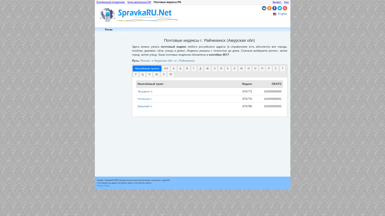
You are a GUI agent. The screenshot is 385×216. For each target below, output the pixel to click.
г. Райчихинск (186, 60)
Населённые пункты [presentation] (147, 68)
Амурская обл (163, 60)
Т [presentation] (282, 68)
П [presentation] (262, 68)
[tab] (147, 68)
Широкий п (145, 106)
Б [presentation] (180, 68)
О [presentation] (255, 68)
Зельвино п (145, 91)
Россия (108, 29)
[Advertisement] (112, 94)
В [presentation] (187, 68)
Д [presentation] (200, 68)
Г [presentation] (194, 68)
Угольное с (145, 98)
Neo (286, 2)
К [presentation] (228, 68)
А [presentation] (174, 68)
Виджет (277, 2)
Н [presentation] (248, 68)
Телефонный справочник (110, 2)
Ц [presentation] (143, 74)
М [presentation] (241, 68)
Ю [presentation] (170, 74)
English (282, 14)
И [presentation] (221, 68)
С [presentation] (276, 68)
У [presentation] (136, 74)
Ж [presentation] (207, 68)
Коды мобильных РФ (139, 2)
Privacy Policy (103, 185)
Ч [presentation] (149, 74)
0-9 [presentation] (166, 68)
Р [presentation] (269, 68)
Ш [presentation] (156, 74)
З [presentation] (214, 68)
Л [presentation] (234, 68)
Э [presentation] (163, 74)
